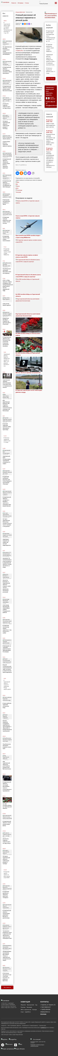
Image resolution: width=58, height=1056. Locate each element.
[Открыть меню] (56, 3)
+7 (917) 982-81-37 (45, 1007)
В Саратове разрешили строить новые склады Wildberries (50, 48)
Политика (23, 1007)
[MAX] (29, 24)
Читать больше (50, 78)
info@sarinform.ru (51, 105)
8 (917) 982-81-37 (52, 98)
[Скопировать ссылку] (31, 24)
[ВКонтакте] (23, 24)
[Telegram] (27, 24)
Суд (36, 1004)
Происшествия (29, 12)
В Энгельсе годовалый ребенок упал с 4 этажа (50, 70)
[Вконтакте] (9, 1044)
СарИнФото (28, 1011)
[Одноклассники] (25, 24)
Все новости (5, 15)
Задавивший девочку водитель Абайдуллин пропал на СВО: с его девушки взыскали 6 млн (50, 59)
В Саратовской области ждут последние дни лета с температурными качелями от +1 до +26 (50, 36)
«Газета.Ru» (19, 50)
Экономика (29, 1007)
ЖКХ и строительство (26, 1009)
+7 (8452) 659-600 (45, 1009)
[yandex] (7, 1049)
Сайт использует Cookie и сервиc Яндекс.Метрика (12, 1034)
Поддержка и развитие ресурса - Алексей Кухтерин (38, 1045)
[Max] (46, 98)
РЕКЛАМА (43, 1014)
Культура (34, 1009)
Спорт (22, 1011)
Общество (23, 1004)
